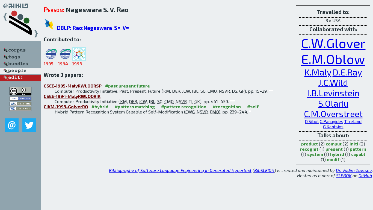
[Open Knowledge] (20, 98)
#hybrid (99, 106)
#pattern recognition (183, 106)
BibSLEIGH (264, 170)
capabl (358, 154)
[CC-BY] (20, 93)
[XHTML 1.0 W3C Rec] (20, 104)
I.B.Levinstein (333, 93)
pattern (358, 148)
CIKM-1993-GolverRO (66, 106)
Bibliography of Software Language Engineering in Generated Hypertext (180, 170)
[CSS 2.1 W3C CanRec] (20, 114)
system (315, 154)
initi (354, 143)
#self (253, 106)
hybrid (337, 154)
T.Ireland (353, 121)
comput (334, 143)
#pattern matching (135, 106)
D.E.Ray (347, 72)
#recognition (227, 106)
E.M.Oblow (333, 59)
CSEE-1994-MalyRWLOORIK (72, 96)
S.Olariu (333, 103)
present (334, 148)
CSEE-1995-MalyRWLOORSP (73, 85)
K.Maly (317, 72)
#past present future (127, 85)
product (309, 143)
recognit (309, 148)
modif (333, 159)
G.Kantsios (333, 126)
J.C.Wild (333, 82)
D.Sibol (312, 121)
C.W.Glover (333, 43)
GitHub (365, 175)
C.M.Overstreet (333, 113)
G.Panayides (331, 121)
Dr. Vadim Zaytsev (354, 170)
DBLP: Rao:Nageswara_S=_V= (93, 28)
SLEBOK (343, 175)
